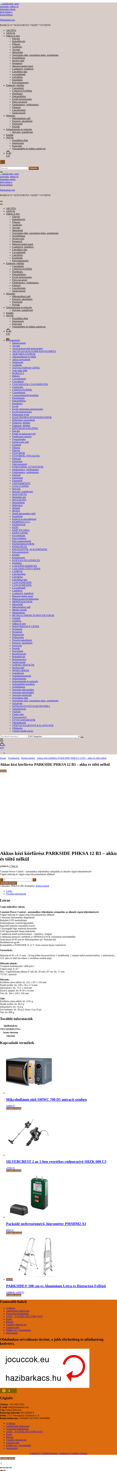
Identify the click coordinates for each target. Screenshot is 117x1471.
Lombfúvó (17, 590)
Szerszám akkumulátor (23, 689)
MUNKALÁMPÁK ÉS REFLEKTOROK (33, 615)
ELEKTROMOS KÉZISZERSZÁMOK (32, 417)
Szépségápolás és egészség (19, 129)
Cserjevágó (17, 387)
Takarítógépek (19, 709)
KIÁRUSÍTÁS (19, 546)
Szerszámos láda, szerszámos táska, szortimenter (35, 55)
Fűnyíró (16, 38)
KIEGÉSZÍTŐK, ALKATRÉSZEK (29, 549)
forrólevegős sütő (20, 442)
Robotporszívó (19, 659)
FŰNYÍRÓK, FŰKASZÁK (26, 456)
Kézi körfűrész (19, 538)
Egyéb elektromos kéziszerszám (27, 409)
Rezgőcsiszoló (19, 654)
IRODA (16, 511)
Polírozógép (18, 637)
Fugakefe (16, 445)
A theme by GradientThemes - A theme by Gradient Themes (58, 1453)
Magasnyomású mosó (22, 66)
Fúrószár (16, 107)
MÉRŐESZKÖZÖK (22, 601)
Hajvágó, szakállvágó (22, 132)
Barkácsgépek (19, 343)
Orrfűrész (16, 621)
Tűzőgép (16, 711)
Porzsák (16, 126)
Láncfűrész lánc (19, 71)
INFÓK (10, 137)
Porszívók (17, 645)
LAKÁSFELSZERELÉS (24, 566)
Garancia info (12, 1327)
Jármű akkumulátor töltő (23, 513)
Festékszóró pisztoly (22, 436)
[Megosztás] (7, 1467)
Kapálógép (17, 80)
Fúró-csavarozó (19, 102)
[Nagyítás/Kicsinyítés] (1, 1467)
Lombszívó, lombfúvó (23, 69)
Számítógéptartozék (21, 676)
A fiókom (10, 1308)
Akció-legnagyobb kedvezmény (27, 348)
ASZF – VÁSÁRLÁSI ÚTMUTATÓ (24, 1316)
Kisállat (9, 135)
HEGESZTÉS (19, 500)
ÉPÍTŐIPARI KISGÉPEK (25, 428)
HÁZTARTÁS (19, 494)
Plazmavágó (18, 634)
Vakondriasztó (19, 722)
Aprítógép (17, 47)
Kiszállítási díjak (20, 140)
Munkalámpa (18, 612)
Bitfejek (16, 376)
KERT (15, 527)
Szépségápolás (19, 678)
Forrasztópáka (19, 439)
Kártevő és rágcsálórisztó (24, 519)
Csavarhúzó (18, 88)
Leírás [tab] (9, 891)
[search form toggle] (2, 162)
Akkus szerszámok (21, 359)
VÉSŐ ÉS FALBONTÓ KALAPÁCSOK (33, 725)
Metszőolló (17, 52)
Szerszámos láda (20, 698)
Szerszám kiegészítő (22, 695)
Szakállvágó (18, 673)
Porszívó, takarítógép (22, 121)
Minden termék (19, 610)
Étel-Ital (16, 431)
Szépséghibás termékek (23, 684)
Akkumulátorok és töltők (24, 356)
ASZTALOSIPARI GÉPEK (26, 367)
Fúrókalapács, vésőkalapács (25, 104)
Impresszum (18, 143)
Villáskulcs (17, 728)
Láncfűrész (17, 77)
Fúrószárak (17, 478)
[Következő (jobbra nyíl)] (4, 1470)
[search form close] (1, 171)
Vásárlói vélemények (16, 1324)
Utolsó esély (18, 714)
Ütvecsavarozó (19, 717)
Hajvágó (16, 489)
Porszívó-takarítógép (22, 640)
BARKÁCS (18, 373)
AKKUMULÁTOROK (23, 354)
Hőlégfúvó (17, 505)
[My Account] (1, 740)
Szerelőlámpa (18, 58)
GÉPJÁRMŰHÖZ (21, 483)
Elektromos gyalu (20, 414)
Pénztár (9, 1322)
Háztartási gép (19, 497)
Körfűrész (17, 563)
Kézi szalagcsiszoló (21, 541)
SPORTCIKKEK (20, 670)
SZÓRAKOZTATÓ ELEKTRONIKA (31, 706)
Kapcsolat (17, 146)
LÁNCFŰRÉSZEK (22, 582)
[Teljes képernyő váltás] (4, 1467)
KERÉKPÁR (18, 524)
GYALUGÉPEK (20, 486)
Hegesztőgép (18, 502)
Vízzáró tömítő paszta (22, 731)
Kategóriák (14, 340)
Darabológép (18, 398)
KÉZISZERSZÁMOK (23, 544)
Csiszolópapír (18, 392)
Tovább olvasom (14, 1233)
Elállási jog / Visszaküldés (18, 1330)
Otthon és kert (13, 36)
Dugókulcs (17, 93)
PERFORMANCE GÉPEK (25, 626)
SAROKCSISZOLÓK (23, 665)
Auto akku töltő (19, 370)
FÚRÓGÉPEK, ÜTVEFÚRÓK (27, 467)
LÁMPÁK (17, 571)
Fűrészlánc (17, 461)
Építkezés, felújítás (15, 85)
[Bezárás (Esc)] (10, 1467)
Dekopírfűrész (19, 96)
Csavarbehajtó (19, 378)
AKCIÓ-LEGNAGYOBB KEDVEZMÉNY (34, 351)
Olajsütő (16, 618)
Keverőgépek (18, 535)
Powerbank (17, 651)
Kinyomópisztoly (20, 82)
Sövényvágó (18, 60)
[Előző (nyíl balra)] (1, 1470)
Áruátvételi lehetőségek (17, 1313)
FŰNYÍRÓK (18, 453)
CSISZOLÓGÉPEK (22, 91)
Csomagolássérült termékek (25, 395)
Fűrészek (16, 458)
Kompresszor (18, 557)
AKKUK (10, 33)
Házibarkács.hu (7, 20)
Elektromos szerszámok (23, 420)
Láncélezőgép (19, 110)
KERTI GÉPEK (20, 533)
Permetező (17, 63)
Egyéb (15, 406)
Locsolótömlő (18, 74)
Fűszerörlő (17, 124)
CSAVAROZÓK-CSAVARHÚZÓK (30, 384)
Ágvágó (16, 49)
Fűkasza (16, 44)
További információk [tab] (16, 894)
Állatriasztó (17, 362)
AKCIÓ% (11, 30)
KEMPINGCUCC (21, 522)
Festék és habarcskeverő (23, 434)
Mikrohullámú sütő (21, 118)
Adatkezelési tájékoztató (17, 1311)
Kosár (9, 1319)
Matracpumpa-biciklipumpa (25, 599)
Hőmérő (16, 508)
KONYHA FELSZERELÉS (26, 560)
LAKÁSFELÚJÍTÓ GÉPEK (26, 568)
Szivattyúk (17, 703)
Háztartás (10, 115)
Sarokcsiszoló (18, 113)
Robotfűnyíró (18, 41)
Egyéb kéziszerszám (22, 99)
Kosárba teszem (8, 883)
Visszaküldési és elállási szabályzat (29, 148)
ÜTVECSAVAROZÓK (23, 720)
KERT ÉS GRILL (21, 530)
